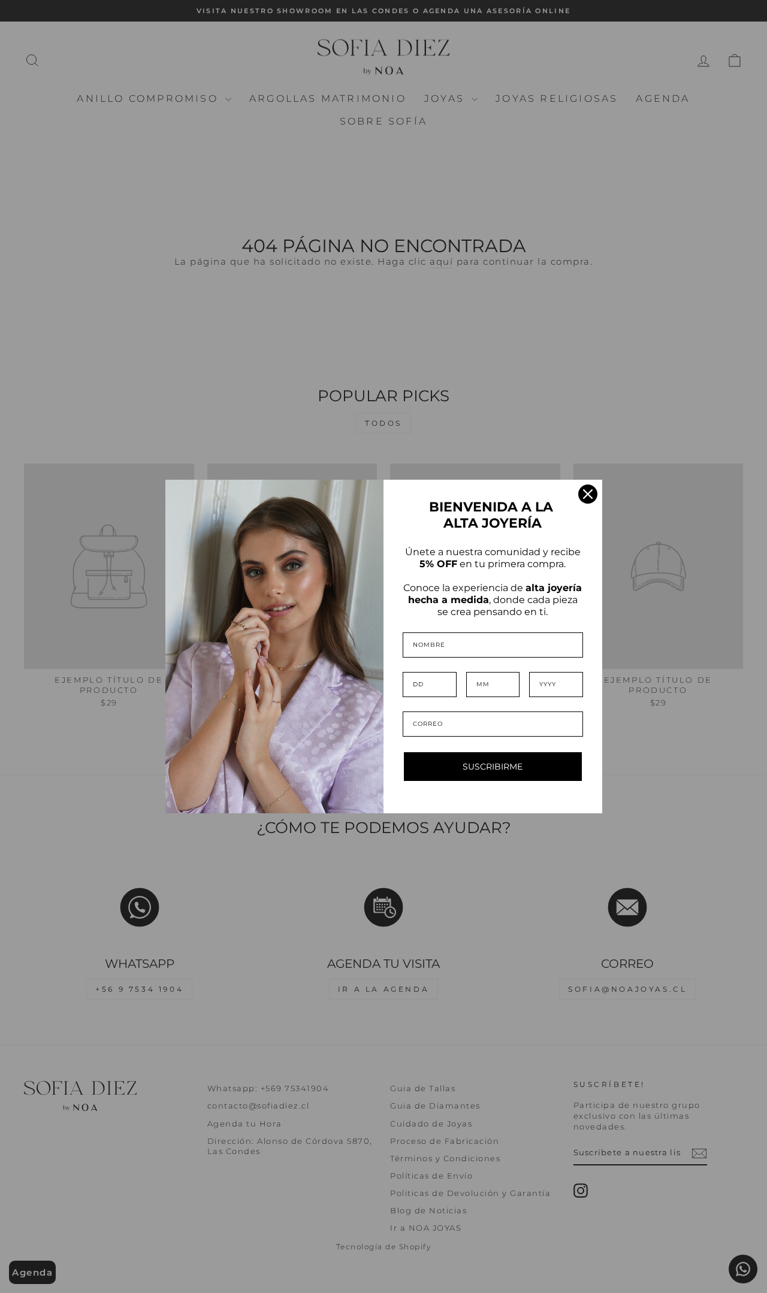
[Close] (587, 494)
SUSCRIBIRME (493, 766)
